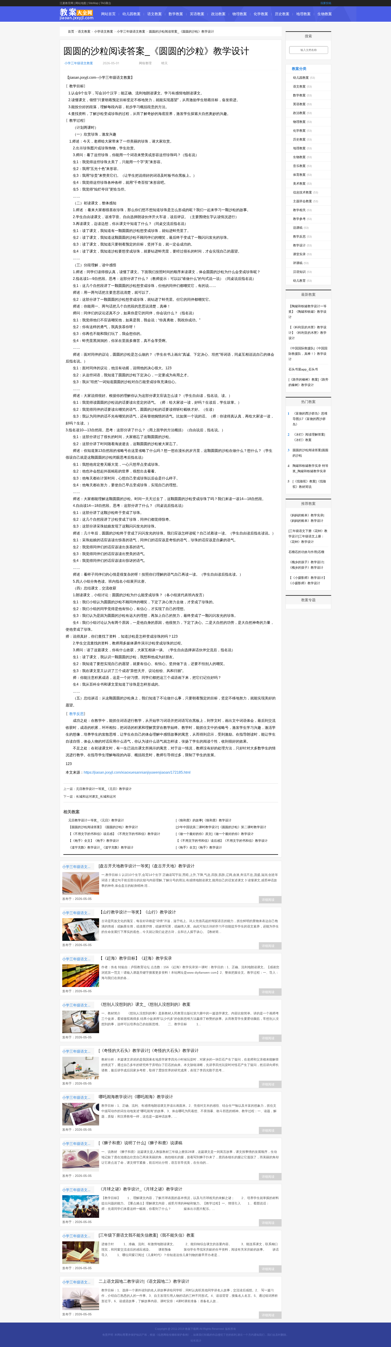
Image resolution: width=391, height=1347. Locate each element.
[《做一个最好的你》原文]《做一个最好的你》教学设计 (215, 834)
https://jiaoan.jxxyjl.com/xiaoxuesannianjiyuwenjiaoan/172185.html (137, 772)
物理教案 (239, 14)
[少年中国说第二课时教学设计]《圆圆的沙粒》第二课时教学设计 (221, 827)
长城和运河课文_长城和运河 (96, 796)
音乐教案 (302, 166)
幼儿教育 (302, 280)
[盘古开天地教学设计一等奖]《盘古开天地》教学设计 (147, 866)
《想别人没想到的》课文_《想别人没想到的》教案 (145, 1004)
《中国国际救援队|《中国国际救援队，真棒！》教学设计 (307, 353)
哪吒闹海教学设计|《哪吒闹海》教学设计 (136, 1096)
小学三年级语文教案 (131, 31)
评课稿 (301, 263)
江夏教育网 (66, 3)
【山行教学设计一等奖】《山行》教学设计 (137, 912)
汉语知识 (302, 272)
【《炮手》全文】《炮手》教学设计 (93, 840)
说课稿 (301, 227)
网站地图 (80, 3)
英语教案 (197, 14)
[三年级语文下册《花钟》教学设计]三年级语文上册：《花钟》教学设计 (307, 536)
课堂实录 (302, 254)
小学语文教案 (103, 31)
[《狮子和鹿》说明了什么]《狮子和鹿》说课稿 (140, 1143)
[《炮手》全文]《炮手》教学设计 (199, 847)
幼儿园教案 (131, 14)
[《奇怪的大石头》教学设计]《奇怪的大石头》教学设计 (149, 1050)
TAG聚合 (105, 3)
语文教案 (154, 14)
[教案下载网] (76, 17)
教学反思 (76, 714)
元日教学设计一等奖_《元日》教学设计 (104, 789)
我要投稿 (325, 3)
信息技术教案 (305, 192)
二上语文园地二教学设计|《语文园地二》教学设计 (144, 1281)
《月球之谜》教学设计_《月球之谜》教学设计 (140, 1189)
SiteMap (93, 3)
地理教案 (303, 14)
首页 (71, 31)
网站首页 (108, 14)
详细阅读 (268, 899)
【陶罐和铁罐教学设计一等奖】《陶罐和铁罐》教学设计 (307, 311)
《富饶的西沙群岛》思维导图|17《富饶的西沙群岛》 (310, 419)
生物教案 (324, 14)
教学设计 (302, 245)
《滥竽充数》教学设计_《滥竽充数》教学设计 (101, 847)
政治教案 (218, 14)
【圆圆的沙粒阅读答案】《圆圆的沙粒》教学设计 (103, 827)
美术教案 (302, 183)
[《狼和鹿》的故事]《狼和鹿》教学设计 (203, 820)
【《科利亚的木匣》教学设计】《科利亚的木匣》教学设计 (307, 332)
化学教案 (261, 14)
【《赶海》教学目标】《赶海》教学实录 (135, 958)
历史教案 (282, 14)
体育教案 (302, 174)
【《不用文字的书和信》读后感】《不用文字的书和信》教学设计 (114, 834)
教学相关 (302, 210)
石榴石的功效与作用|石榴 (306, 552)
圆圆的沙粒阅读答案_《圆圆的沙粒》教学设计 (181, 31)
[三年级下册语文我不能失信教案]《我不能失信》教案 (147, 1235)
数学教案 (176, 14)
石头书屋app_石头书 (303, 369)
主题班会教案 (305, 201)
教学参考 (302, 219)
